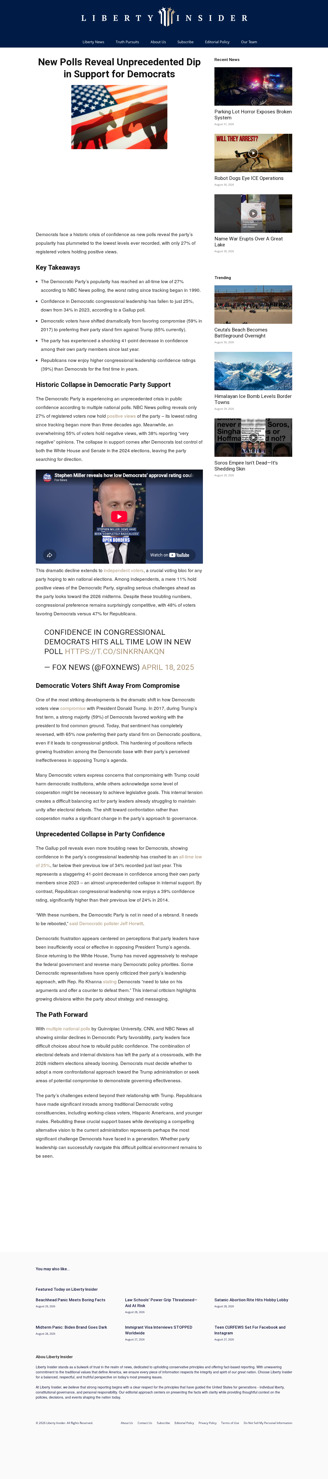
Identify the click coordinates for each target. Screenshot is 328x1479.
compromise (73, 708)
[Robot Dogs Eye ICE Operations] (253, 153)
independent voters (124, 570)
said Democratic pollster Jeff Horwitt (106, 923)
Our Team (249, 41)
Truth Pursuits (127, 41)
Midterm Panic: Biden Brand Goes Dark (71, 1327)
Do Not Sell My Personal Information (268, 1423)
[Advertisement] (119, 189)
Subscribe (185, 41)
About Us (158, 41)
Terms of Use (230, 1423)
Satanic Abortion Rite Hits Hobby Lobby (251, 1299)
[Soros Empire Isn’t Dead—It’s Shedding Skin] (253, 437)
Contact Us (145, 1423)
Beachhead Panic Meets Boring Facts (70, 1299)
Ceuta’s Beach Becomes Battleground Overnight (240, 333)
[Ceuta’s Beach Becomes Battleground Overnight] (253, 304)
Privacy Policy (208, 1423)
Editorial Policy (217, 41)
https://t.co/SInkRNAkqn (115, 651)
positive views (121, 415)
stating (110, 981)
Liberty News (93, 41)
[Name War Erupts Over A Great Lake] (253, 213)
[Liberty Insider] (164, 18)
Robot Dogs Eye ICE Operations (249, 178)
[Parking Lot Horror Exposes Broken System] (253, 86)
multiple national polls (68, 1028)
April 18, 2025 (168, 667)
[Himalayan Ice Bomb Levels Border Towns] (253, 371)
